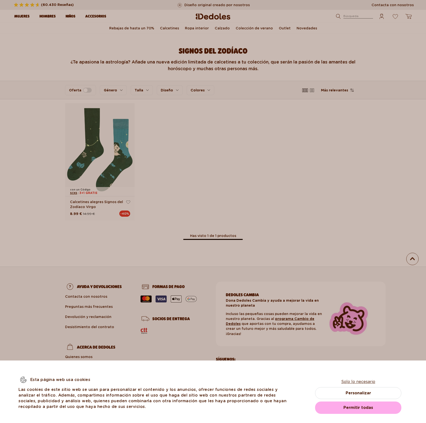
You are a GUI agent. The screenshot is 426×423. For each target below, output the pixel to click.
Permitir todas (358, 407)
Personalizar (358, 393)
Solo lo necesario (358, 381)
